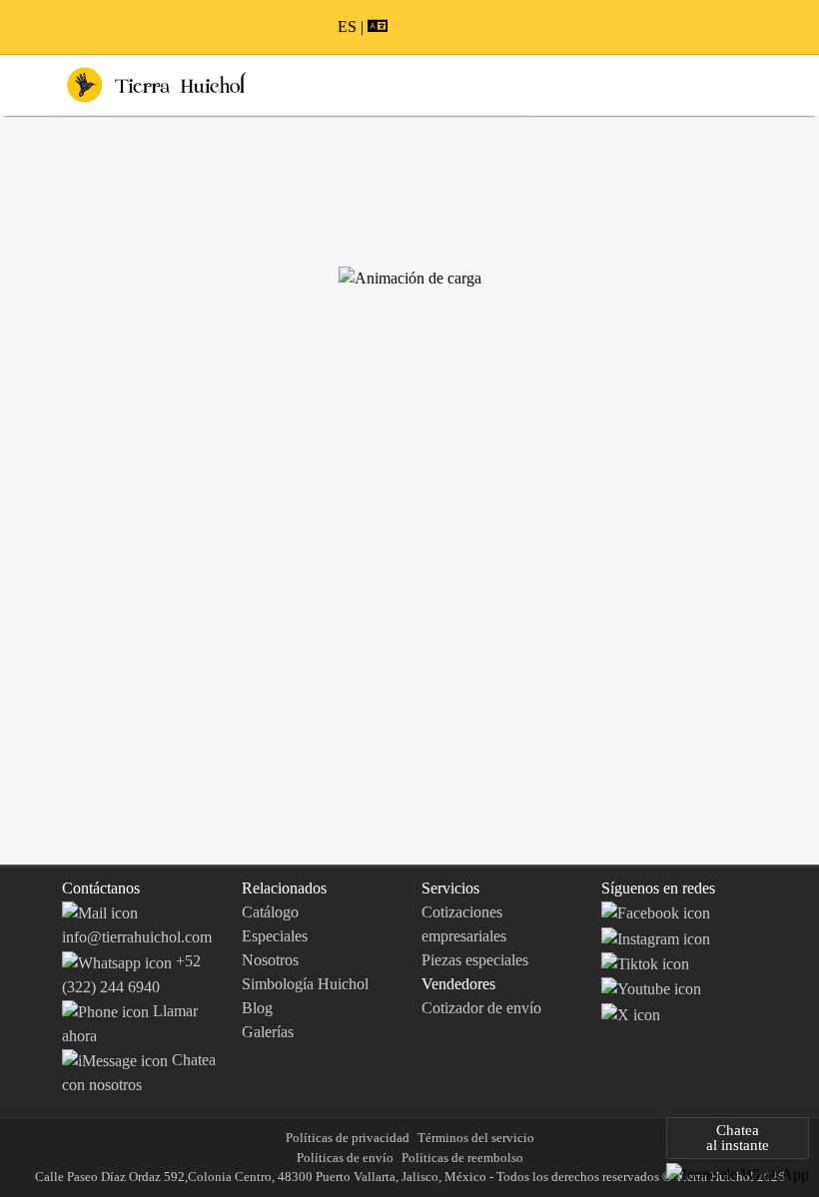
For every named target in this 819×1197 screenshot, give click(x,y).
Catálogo (270, 911)
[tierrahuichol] (655, 936)
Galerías (268, 1031)
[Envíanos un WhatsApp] (737, 1173)
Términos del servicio (475, 1137)
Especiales (275, 935)
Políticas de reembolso (462, 1157)
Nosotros (270, 959)
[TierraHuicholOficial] (655, 911)
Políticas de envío (345, 1157)
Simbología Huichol (305, 983)
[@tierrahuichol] (645, 962)
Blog (257, 1007)
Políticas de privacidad (348, 1137)
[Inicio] (157, 83)
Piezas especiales (474, 959)
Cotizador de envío (481, 1007)
